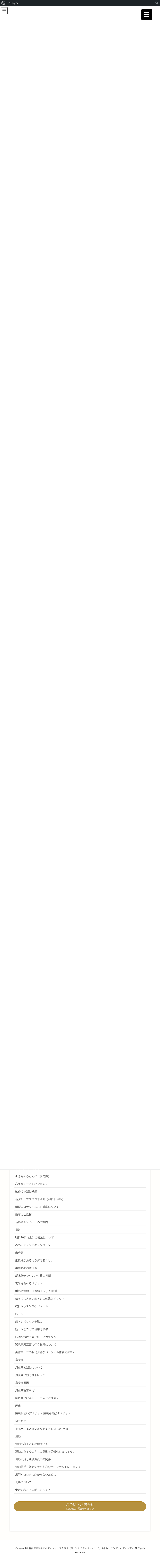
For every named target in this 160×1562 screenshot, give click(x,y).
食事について (23, 1482)
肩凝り (19, 1359)
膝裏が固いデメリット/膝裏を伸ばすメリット (43, 1413)
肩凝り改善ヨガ (24, 1390)
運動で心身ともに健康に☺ (31, 1443)
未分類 (19, 1252)
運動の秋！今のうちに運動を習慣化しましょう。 (45, 1451)
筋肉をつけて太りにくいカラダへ (35, 1336)
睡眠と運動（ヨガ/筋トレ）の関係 (36, 1290)
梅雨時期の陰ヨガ (26, 1268)
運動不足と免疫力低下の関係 (33, 1459)
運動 (18, 1436)
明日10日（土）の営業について (34, 1237)
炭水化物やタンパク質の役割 (33, 1275)
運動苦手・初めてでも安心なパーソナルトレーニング (48, 1466)
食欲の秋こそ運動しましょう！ (34, 1489)
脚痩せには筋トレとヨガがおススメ (37, 1398)
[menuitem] (3, 3)
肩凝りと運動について (29, 1367)
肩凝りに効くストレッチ (30, 1375)
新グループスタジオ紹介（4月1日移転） (40, 1199)
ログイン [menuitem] (13, 3)
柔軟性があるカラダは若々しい (34, 1260)
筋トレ (19, 1313)
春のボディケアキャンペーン (33, 1245)
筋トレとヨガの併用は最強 (31, 1329)
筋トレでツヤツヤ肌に (29, 1321)
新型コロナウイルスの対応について (37, 1206)
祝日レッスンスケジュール (31, 1306)
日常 (18, 1229)
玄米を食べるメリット (29, 1283)
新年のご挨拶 (23, 1214)
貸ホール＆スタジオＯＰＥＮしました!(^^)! (41, 1428)
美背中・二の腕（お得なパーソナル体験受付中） (45, 1352)
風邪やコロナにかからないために (35, 1474)
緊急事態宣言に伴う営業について (35, 1344)
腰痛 (18, 1405)
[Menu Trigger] (146, 14)
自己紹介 (20, 1421)
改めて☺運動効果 (26, 1191)
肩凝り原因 (22, 1382)
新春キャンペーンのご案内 (31, 1222)
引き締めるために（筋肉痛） (33, 1176)
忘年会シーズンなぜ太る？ (31, 1183)
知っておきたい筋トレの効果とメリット (39, 1298)
